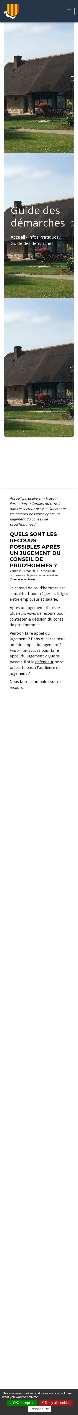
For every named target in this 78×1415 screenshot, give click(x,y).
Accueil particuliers (26, 498)
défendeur (44, 661)
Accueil (18, 237)
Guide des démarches (32, 243)
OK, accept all (23, 1403)
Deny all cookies (57, 1403)
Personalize (40, 1409)
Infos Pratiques (43, 237)
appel (39, 633)
